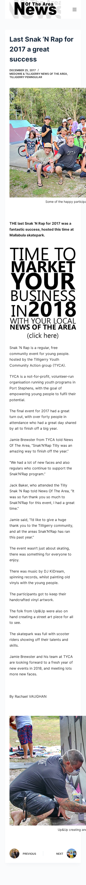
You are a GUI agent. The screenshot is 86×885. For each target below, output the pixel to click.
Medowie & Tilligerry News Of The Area (38, 73)
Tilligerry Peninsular (25, 77)
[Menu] (75, 9)
